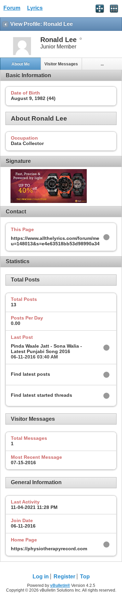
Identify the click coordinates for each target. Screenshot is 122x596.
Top (85, 576)
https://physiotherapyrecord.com (49, 548)
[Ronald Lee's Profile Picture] (22, 54)
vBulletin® (60, 585)
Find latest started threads (41, 395)
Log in (41, 576)
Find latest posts (30, 374)
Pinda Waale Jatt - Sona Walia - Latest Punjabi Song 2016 (46, 348)
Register (64, 576)
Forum (11, 8)
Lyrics (35, 8)
